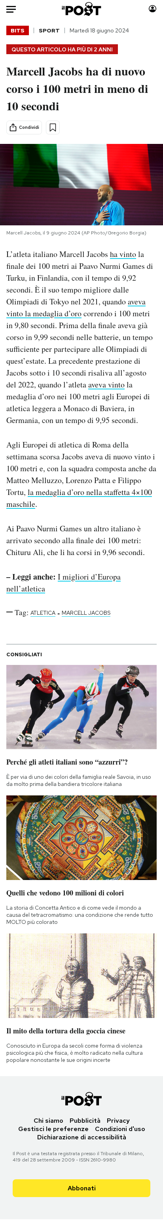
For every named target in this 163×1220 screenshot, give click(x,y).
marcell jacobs (86, 612)
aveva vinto (106, 384)
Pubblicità (85, 1120)
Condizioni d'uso (120, 1129)
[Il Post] (81, 9)
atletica (42, 612)
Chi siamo (48, 1120)
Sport (49, 30)
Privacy (118, 1120)
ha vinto (123, 254)
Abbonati (82, 1188)
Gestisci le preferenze (53, 1129)
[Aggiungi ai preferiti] (52, 127)
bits (18, 30)
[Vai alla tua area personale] (152, 9)
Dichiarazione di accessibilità (81, 1137)
